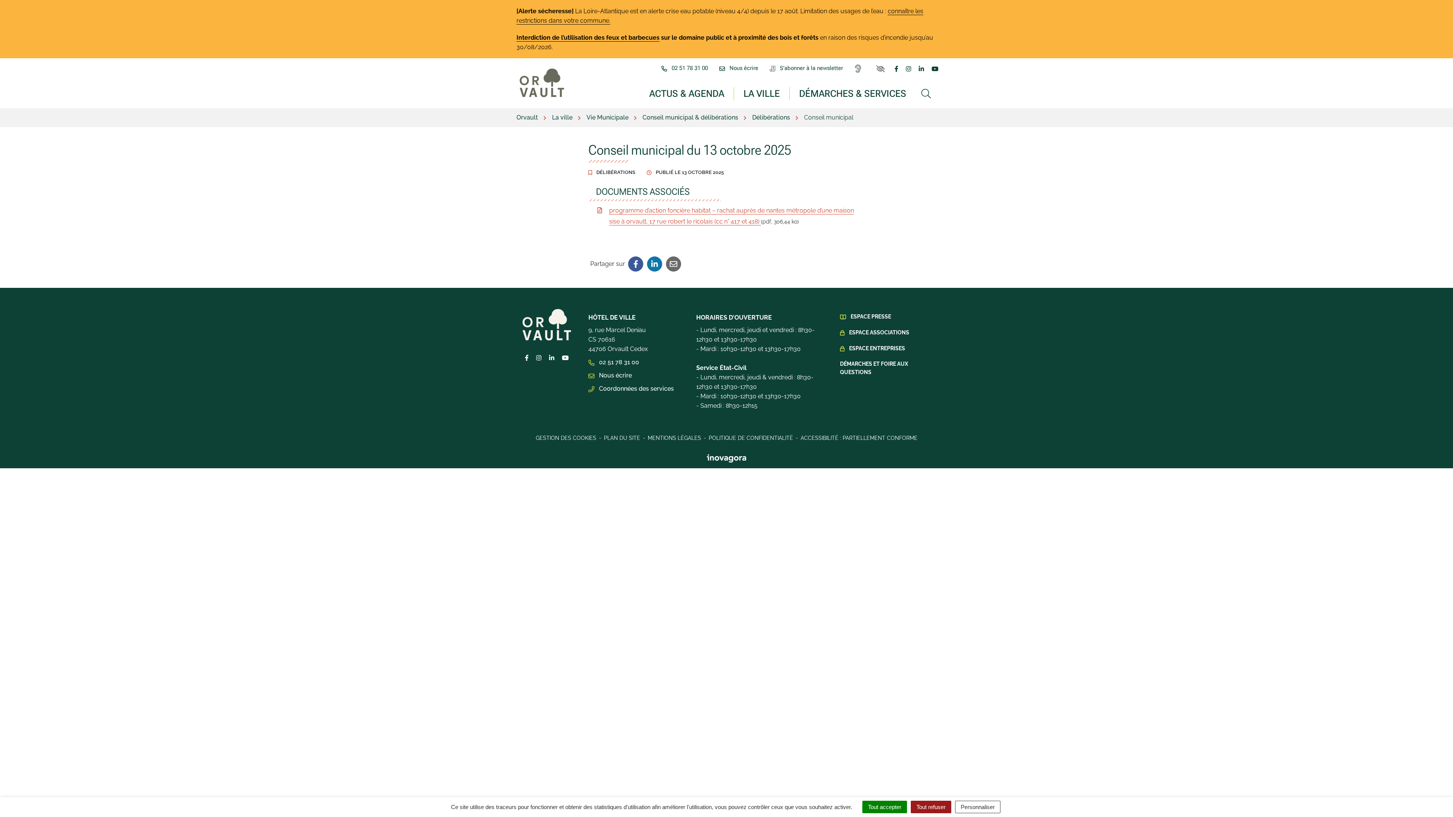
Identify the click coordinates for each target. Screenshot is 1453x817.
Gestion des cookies (566, 438)
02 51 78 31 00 (618, 362)
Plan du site (622, 438)
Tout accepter (884, 807)
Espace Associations (879, 332)
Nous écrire (614, 375)
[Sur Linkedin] (654, 264)
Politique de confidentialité (751, 438)
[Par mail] (673, 264)
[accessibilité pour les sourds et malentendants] (859, 68)
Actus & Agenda (686, 93)
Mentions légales (674, 438)
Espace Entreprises (877, 348)
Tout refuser (931, 807)
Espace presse (871, 317)
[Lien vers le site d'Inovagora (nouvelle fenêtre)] (726, 457)
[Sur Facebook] (635, 264)
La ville (762, 93)
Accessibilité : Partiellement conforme (859, 438)
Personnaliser (978, 807)
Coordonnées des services (635, 388)
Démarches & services (852, 93)
